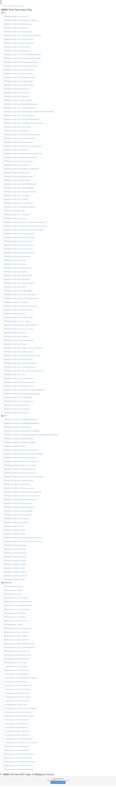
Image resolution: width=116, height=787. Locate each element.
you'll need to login (64, 780)
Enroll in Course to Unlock (58, 782)
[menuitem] (1, 3)
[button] (1, 1)
